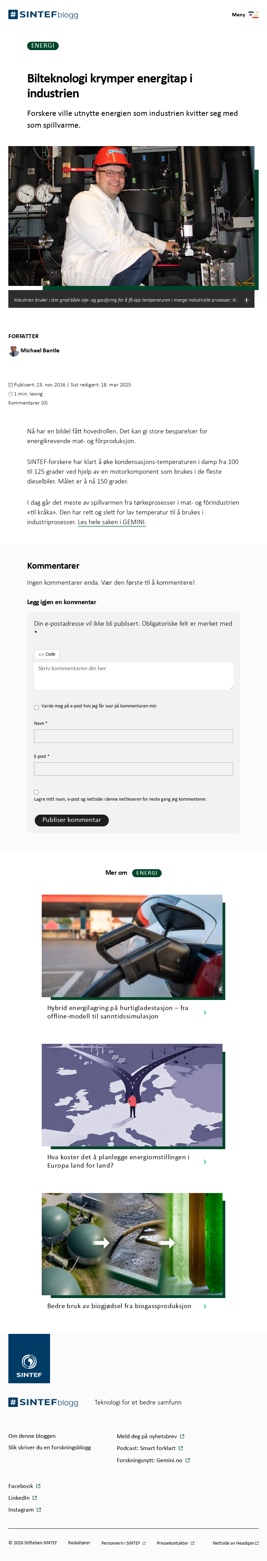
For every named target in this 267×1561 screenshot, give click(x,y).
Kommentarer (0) (28, 402)
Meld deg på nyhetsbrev (147, 1436)
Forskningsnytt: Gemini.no (150, 1460)
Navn (41, 723)
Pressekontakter (173, 1543)
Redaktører (79, 1543)
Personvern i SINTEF (121, 1543)
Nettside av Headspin (233, 1543)
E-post (42, 756)
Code (50, 654)
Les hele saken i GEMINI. (112, 522)
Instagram (21, 1510)
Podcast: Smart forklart (147, 1448)
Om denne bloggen (32, 1436)
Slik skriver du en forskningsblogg (49, 1447)
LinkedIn (19, 1498)
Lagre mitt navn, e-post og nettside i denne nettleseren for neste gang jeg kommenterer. (120, 799)
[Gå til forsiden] (43, 1402)
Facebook (21, 1486)
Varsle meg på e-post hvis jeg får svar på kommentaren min (98, 706)
